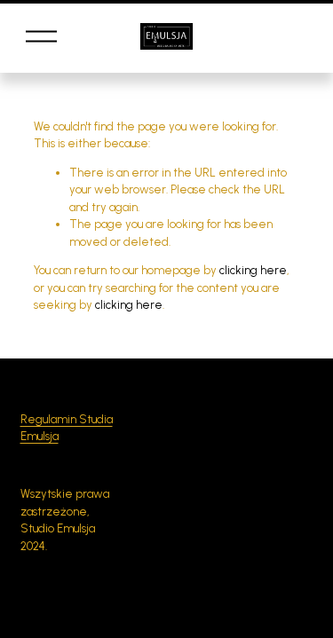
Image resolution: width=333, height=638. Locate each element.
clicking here (253, 270)
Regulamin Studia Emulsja (66, 428)
